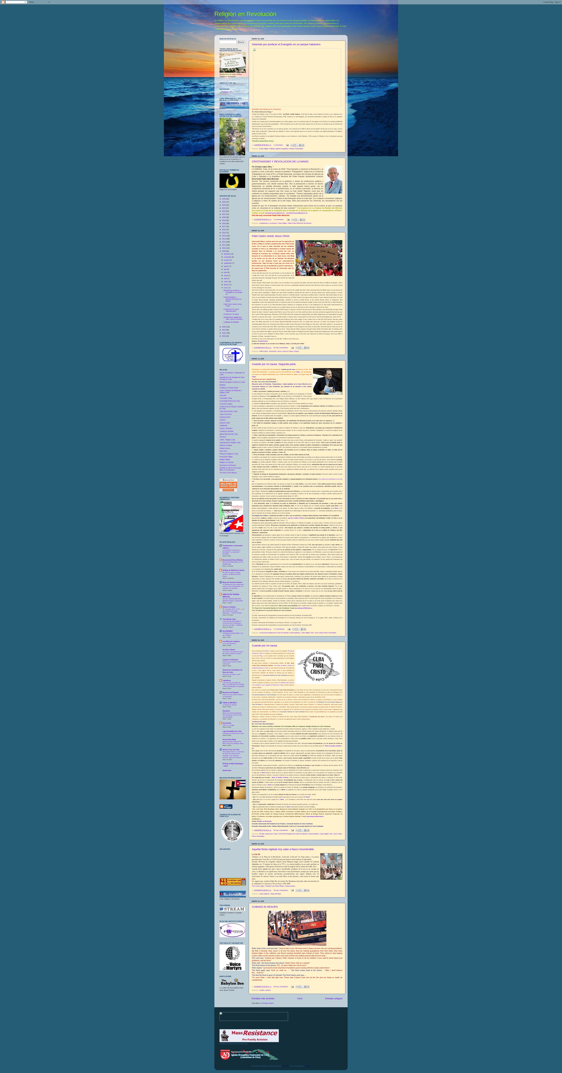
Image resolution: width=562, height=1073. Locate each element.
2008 (224, 327)
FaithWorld (223, 425)
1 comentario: (279, 145)
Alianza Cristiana (229, 607)
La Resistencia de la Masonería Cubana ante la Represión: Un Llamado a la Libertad (233, 586)
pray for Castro (287, 351)
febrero (226, 285)
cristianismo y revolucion (268, 223)
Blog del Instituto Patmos (232, 582)
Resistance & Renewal (228, 465)
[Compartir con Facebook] (300, 145)
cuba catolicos (264, 894)
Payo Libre (223, 451)
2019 (224, 220)
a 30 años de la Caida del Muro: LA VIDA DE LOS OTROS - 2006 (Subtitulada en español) (233, 684)
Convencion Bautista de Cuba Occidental (273, 633)
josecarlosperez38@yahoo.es (303, 608)
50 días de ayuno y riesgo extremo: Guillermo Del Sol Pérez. (231, 574)
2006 (224, 333)
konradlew (285, 1066)
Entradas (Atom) (268, 1003)
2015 (224, 233)
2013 (224, 239)
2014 (224, 236)
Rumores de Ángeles (231, 692)
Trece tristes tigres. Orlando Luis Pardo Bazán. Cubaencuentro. (273, 886)
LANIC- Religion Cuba (227, 440)
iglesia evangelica (282, 148)
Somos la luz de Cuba (231, 749)
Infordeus (223, 437)
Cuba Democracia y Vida (228, 411)
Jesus (279, 351)
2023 (224, 208)
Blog (298, 372)
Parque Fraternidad (296, 148)
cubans (262, 990)
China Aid (223, 395)
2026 (224, 199)
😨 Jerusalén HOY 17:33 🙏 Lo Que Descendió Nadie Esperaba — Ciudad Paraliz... (233, 611)
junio (226, 272)
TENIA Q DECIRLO (230, 703)
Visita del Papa (275, 894)
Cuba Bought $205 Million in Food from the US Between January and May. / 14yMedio (233, 623)
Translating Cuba (229, 619)
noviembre (228, 257)
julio (225, 269)
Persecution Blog (229, 739)
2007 (224, 330)
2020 (224, 217)
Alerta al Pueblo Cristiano (279, 777)
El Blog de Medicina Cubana (233, 570)
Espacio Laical (225, 423)
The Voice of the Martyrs (228, 473)
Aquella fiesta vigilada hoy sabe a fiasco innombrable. (283, 849)
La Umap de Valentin (230, 705)
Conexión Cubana (226, 404)
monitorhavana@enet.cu (275, 213)
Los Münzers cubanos (231, 641)
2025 (224, 202)
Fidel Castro (263, 351)
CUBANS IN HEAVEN (265, 906)
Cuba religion (264, 148)
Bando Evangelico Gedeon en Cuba (232, 382)
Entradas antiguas (333, 998)
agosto (226, 266)
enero (226, 288)
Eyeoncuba (227, 770)
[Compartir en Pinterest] (303, 145)
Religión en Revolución (245, 14)
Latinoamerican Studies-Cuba (230, 442)
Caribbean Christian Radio (229, 388)
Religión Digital (225, 459)
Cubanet (223, 420)
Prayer (296, 351)
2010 (224, 248)
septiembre (228, 263)
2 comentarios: (279, 219)
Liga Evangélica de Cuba (232, 731)
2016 (224, 229)
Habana (272, 148)
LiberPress (227, 680)
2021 (224, 214)
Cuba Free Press (226, 414)
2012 (224, 242)
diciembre (227, 254)
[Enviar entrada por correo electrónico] (287, 145)
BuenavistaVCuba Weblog (233, 560)
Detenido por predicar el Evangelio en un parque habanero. (286, 44)
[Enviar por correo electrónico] (292, 145)
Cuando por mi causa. (265, 645)
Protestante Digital (226, 457)
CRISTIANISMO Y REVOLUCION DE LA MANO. (280, 161)
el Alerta (335, 508)
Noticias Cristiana (226, 445)
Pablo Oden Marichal (295, 223)
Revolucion (307, 223)
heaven (268, 990)
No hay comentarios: (281, 347)
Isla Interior (227, 723)
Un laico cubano (229, 649)
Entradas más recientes (263, 998)
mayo (226, 275)
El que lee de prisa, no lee (231, 674)
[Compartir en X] (297, 145)
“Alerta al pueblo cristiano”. (333, 746)
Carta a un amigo (228, 725)
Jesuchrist (272, 351)
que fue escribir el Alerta (296, 518)
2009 (224, 251)
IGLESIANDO (228, 631)
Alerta (263, 772)
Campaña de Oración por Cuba (233, 733)
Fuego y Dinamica (226, 428)
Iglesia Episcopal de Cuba (229, 434)
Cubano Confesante (230, 660)
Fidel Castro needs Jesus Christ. (271, 236)
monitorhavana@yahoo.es (296, 213)
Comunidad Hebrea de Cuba (230, 401)
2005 (224, 336)
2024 (224, 205)
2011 (224, 245)
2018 (224, 223)
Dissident (226, 711)
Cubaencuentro (225, 417)
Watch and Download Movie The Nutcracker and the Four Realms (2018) (232, 715)
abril (225, 278)
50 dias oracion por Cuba (268, 834)
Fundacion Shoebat (226, 431)
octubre (227, 260)
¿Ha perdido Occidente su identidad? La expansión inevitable (231, 552)
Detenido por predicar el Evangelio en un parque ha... (232, 292)
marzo (226, 281)
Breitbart (223, 385)
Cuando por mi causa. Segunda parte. (274, 364)
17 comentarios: (279, 629)
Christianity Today (226, 398)
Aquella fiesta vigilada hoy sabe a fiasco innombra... (233, 318)
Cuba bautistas (294, 633)
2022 (224, 211)
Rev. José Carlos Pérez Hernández (323, 633)
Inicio (299, 998)
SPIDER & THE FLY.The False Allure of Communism (230, 469)
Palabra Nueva (225, 448)
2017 (224, 226)
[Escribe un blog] (294, 145)
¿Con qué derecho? (229, 643)
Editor (267, 651)
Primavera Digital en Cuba (229, 454)
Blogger (307, 1066)
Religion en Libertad (226, 462)
